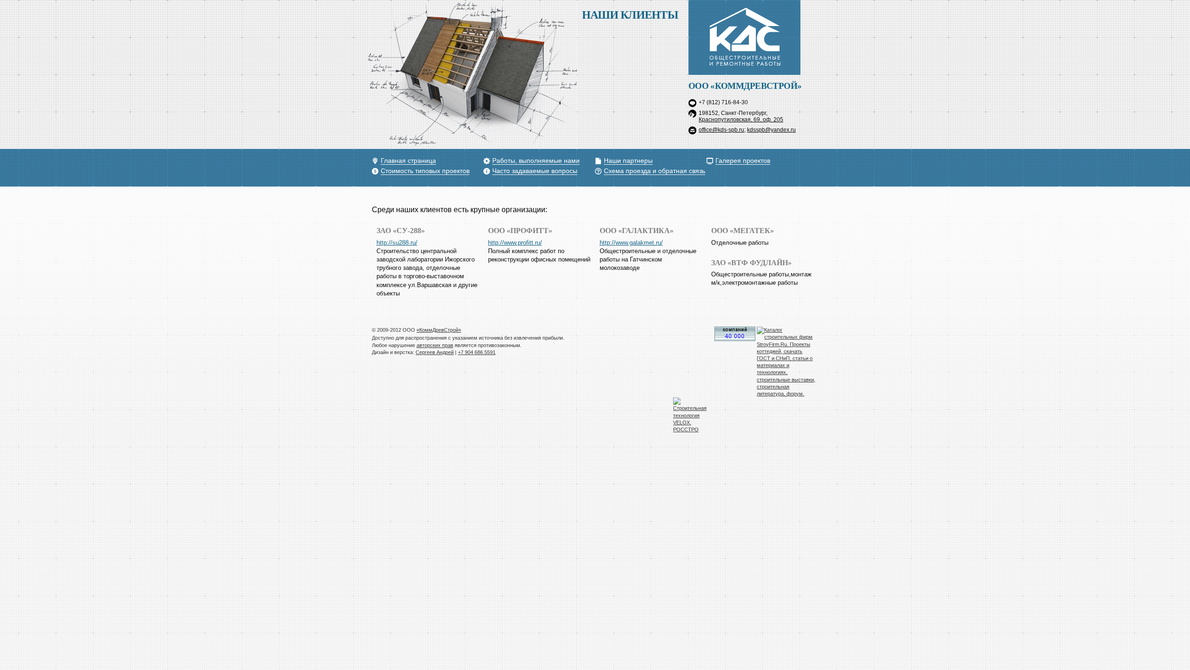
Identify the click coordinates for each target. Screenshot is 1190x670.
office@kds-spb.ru (721, 130)
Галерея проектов (742, 160)
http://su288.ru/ (397, 242)
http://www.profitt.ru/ (515, 242)
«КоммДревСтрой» (438, 330)
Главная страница (408, 160)
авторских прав (434, 345)
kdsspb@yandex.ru (771, 130)
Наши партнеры (628, 160)
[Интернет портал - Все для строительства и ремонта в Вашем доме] (734, 339)
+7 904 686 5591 (477, 352)
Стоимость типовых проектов (425, 171)
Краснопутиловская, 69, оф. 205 (741, 119)
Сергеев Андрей (435, 352)
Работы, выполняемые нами (536, 160)
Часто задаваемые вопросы (534, 171)
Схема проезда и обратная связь (654, 171)
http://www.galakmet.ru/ (631, 242)
